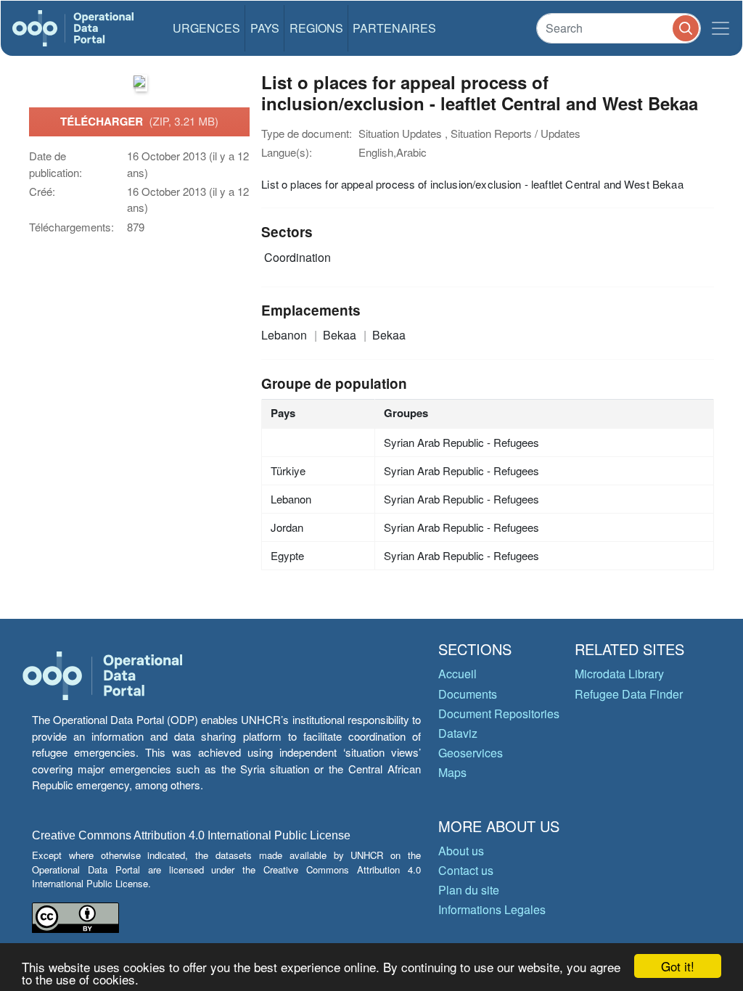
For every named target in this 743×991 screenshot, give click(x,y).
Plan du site (468, 889)
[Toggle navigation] (720, 28)
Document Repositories (498, 713)
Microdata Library (619, 673)
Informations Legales (492, 909)
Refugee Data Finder (629, 694)
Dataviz (457, 733)
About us (461, 850)
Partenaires (394, 28)
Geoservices (470, 752)
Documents (467, 694)
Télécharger (139, 121)
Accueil (457, 673)
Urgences (206, 28)
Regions (316, 28)
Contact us (465, 870)
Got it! (677, 966)
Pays (264, 28)
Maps (452, 772)
